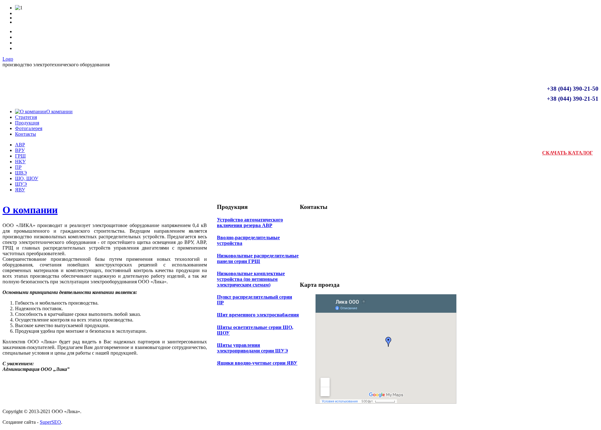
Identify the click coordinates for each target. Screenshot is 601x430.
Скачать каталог (567, 152)
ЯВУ (20, 189)
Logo (8, 59)
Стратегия (26, 117)
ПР (18, 167)
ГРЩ (20, 156)
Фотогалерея (28, 128)
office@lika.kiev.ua (354, 270)
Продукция (27, 122)
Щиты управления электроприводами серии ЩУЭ (252, 347)
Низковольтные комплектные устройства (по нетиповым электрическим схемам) (251, 279)
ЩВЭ (21, 172)
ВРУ (20, 150)
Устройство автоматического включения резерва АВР (250, 222)
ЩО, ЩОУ (26, 178)
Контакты (25, 134)
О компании (30, 209)
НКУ (20, 161)
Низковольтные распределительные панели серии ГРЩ (258, 258)
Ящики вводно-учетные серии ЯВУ (257, 363)
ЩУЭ (21, 184)
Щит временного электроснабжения (258, 314)
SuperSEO (50, 422)
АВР (20, 144)
